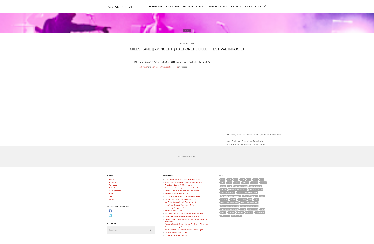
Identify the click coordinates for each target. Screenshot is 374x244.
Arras (229, 183)
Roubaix (231, 213)
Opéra (243, 209)
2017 (222, 183)
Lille (267, 135)
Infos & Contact (253, 6)
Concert (238, 135)
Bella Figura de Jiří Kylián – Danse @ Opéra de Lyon (182, 179)
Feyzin (262, 196)
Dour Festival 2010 (241, 186)
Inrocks (263, 135)
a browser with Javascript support (165, 67)
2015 (255, 179)
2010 (222, 179)
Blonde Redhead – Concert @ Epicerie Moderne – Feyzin (184, 213)
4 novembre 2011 (187, 44)
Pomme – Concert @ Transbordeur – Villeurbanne (182, 190)
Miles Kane (273, 135)
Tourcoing (249, 213)
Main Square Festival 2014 (229, 209)
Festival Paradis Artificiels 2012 (230, 196)
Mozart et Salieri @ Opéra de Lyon (176, 193)
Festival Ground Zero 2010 (237, 189)
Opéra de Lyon (253, 209)
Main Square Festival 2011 (249, 203)
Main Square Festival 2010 (229, 203)
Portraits (236, 6)
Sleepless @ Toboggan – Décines (176, 208)
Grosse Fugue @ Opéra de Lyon (176, 232)
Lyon (256, 199)
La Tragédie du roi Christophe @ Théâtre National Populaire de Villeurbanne (186, 220)
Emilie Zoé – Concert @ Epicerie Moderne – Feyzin (182, 216)
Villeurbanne (225, 216)
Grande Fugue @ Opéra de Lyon (176, 235)
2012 (235, 179)
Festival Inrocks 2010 (256, 189)
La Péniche (242, 199)
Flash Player (143, 67)
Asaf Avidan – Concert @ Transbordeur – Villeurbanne (183, 188)
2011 (228, 135)
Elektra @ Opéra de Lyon (173, 210)
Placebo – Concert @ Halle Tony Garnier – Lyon (181, 199)
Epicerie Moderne (255, 186)
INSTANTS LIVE (120, 6)
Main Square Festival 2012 (229, 206)
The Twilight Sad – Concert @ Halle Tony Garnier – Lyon (184, 230)
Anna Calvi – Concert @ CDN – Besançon (179, 185)
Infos (110, 196)
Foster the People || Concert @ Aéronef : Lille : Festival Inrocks (246, 144)
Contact (111, 199)
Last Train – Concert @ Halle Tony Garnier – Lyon (181, 202)
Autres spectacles (217, 6)
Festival (244, 135)
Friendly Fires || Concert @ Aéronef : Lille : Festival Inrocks (245, 141)
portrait (223, 213)
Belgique (245, 183)
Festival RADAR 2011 (250, 196)
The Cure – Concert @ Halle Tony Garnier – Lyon (181, 227)
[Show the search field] (265, 6)
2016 (261, 179)
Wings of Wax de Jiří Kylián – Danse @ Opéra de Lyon (183, 182)
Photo (279, 135)
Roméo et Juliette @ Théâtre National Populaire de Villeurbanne (186, 224)
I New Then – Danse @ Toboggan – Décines (180, 205)
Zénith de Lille (236, 216)
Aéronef (232, 135)
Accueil (111, 179)
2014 (248, 179)
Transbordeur (260, 213)
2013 (242, 179)
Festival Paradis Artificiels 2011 (247, 193)
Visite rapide (172, 6)
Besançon (254, 183)
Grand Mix (224, 199)
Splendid (240, 213)
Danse (223, 186)
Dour (230, 186)
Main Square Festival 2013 (249, 206)
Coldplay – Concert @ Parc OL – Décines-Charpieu (182, 196)
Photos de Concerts (193, 6)
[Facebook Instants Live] (110, 212)
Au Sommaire (155, 6)
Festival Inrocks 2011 (253, 135)
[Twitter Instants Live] (110, 216)
